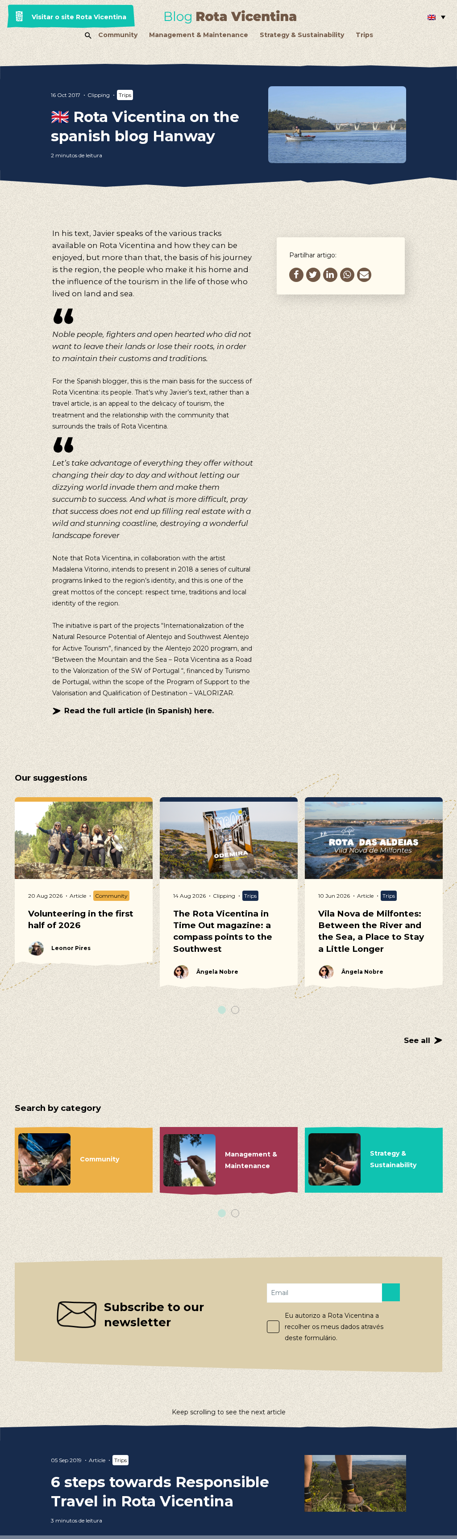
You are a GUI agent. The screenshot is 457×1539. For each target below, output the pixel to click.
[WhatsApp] (347, 275)
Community (117, 35)
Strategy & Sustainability (302, 35)
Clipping (98, 95)
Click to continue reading (174, 1490)
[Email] (364, 275)
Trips (364, 35)
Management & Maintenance (198, 35)
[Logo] (230, 16)
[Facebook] (296, 275)
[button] (436, 17)
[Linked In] (330, 275)
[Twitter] (313, 275)
